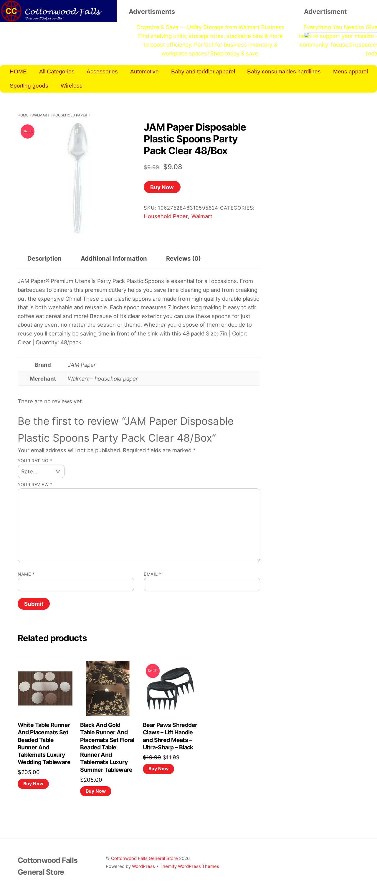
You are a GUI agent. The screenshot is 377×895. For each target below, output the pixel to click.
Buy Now (162, 187)
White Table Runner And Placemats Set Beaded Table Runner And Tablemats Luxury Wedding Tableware (44, 743)
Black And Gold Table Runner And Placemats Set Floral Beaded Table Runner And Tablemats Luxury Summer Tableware (107, 747)
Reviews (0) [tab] (183, 258)
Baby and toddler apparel (203, 71)
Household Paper (70, 115)
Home (23, 115)
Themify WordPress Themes (189, 866)
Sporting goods (29, 86)
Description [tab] (44, 258)
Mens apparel (350, 71)
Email (152, 574)
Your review (35, 484)
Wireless (71, 86)
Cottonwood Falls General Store (144, 858)
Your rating (35, 460)
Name (26, 574)
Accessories (102, 71)
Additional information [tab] (114, 258)
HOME (18, 71)
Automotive (144, 71)
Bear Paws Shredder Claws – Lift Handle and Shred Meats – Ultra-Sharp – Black (170, 736)
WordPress (143, 866)
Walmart (40, 115)
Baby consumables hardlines (284, 71)
